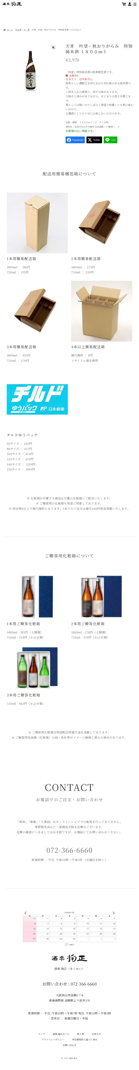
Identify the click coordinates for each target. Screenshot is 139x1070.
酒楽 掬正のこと (61, 1034)
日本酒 (18, 29)
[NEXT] (113, 913)
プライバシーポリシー (53, 1039)
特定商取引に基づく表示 (84, 1039)
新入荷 (80, 1034)
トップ (41, 1034)
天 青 (27, 29)
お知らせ (96, 1034)
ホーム (10, 29)
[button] (53, 47)
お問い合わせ (69, 1045)
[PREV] (26, 913)
